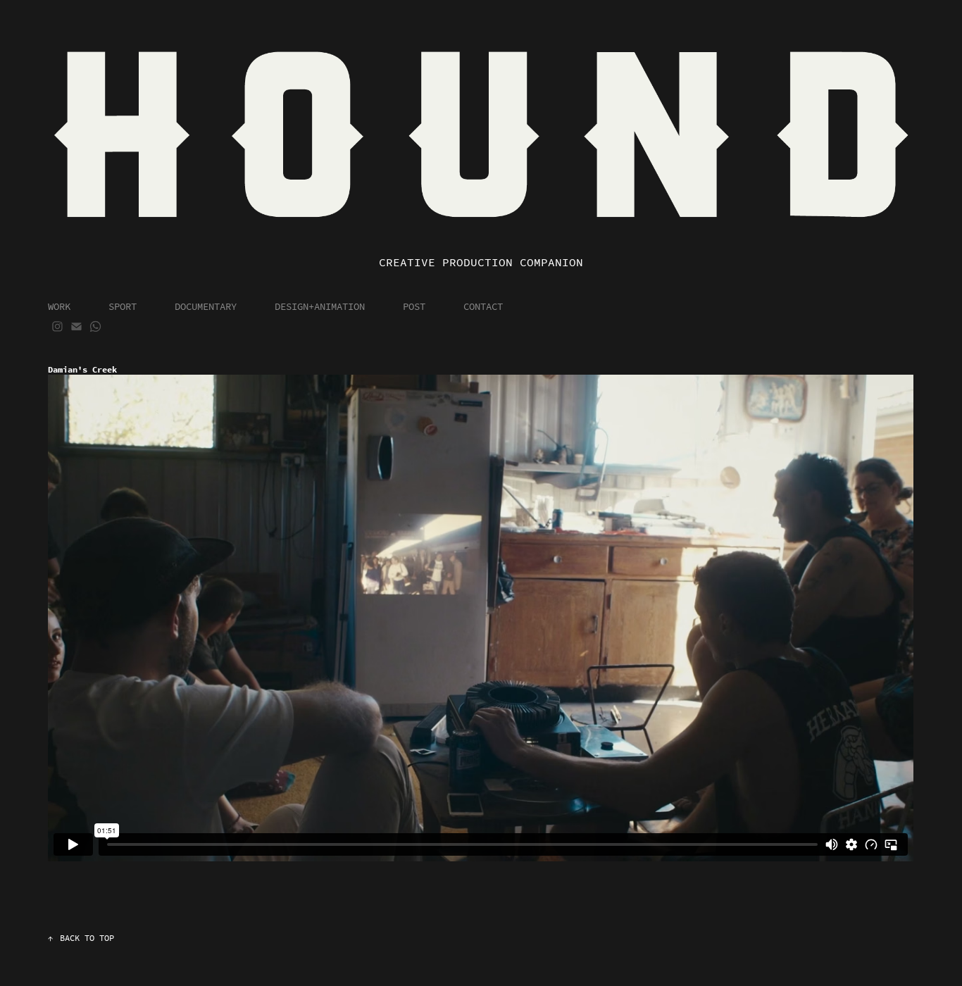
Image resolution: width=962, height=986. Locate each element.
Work (59, 306)
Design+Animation (320, 306)
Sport (122, 306)
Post (414, 306)
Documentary (206, 306)
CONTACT (483, 306)
